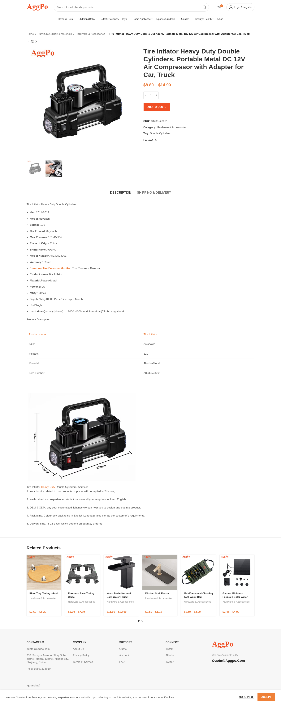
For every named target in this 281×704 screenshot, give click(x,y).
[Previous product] (28, 42)
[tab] (120, 190)
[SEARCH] (204, 7)
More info (246, 697)
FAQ (122, 661)
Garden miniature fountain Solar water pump (235, 597)
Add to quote (156, 107)
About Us (78, 648)
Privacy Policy (81, 655)
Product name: (38, 334)
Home (30, 33)
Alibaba (170, 655)
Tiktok (169, 648)
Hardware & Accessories (90, 33)
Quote (123, 648)
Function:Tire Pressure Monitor (50, 268)
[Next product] (36, 42)
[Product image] (44, 572)
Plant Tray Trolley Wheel (43, 593)
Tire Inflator (150, 334)
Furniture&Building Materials (55, 33)
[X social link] (155, 140)
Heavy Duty (48, 486)
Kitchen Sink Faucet (157, 593)
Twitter (170, 661)
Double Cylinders (160, 133)
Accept (266, 697)
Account (124, 655)
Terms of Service (83, 661)
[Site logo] (37, 6)
